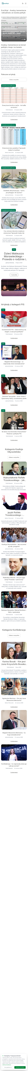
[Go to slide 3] (24, 39)
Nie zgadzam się (8, 1067)
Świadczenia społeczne (10, 28)
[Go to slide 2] (23, 39)
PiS (14, 249)
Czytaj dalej (14, 275)
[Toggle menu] (25, 3)
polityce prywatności (6, 1064)
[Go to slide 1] (22, 39)
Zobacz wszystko (14, 79)
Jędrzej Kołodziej (7, 36)
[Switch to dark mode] (22, 3)
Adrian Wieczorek (9, 152)
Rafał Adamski (9, 109)
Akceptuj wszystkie (20, 1067)
